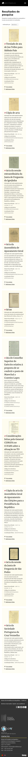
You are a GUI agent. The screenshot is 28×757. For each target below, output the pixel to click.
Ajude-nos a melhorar (19, 703)
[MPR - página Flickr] (26, 706)
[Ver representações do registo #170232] (14, 554)
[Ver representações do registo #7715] (14, 104)
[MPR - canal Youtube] (23, 706)
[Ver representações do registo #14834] (14, 300)
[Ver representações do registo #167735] (14, 35)
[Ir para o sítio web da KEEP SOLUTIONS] (24, 755)
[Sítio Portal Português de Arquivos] (8, 730)
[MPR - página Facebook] (19, 706)
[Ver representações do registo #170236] (14, 162)
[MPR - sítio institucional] (17, 706)
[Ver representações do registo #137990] (14, 427)
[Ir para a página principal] (7, 3)
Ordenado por (6, 24)
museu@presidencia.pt (15, 746)
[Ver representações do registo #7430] (14, 235)
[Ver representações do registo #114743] (14, 348)
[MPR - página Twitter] (21, 706)
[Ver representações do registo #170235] (14, 617)
